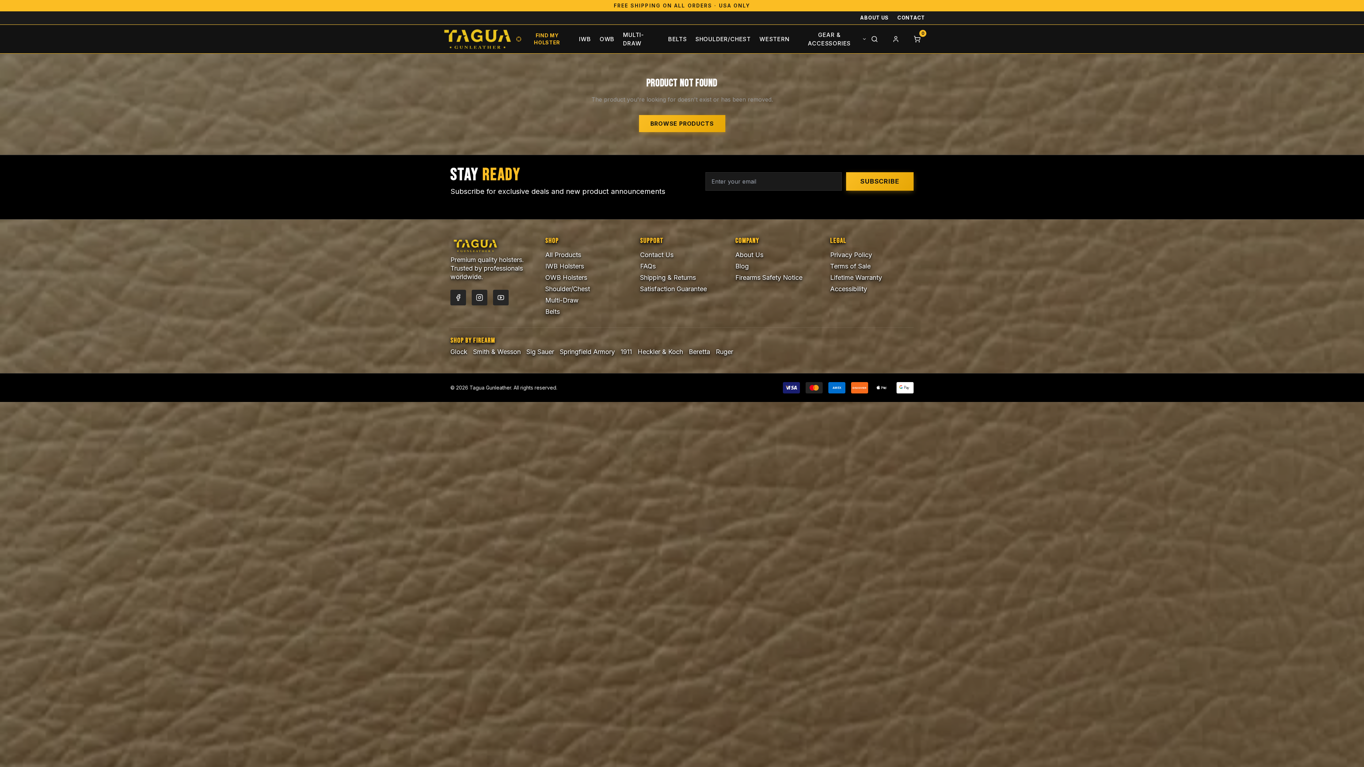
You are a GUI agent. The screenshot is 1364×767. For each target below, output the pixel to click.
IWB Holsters (564, 266)
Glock (458, 351)
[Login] (896, 39)
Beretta (699, 351)
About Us (874, 18)
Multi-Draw (633, 39)
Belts (677, 39)
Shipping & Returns (668, 277)
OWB (607, 39)
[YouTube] (501, 297)
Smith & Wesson (497, 351)
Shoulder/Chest (723, 39)
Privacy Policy (851, 255)
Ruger (724, 351)
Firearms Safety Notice (768, 277)
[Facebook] (458, 297)
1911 (626, 351)
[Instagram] (479, 297)
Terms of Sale (850, 266)
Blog (742, 266)
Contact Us (656, 255)
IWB (585, 39)
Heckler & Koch (660, 351)
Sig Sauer (540, 351)
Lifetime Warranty (856, 277)
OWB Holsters (566, 277)
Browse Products (682, 123)
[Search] (874, 39)
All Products (563, 255)
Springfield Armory (587, 351)
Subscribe (879, 181)
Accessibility (848, 289)
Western (774, 39)
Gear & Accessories (829, 39)
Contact (911, 18)
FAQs (648, 266)
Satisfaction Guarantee (673, 289)
